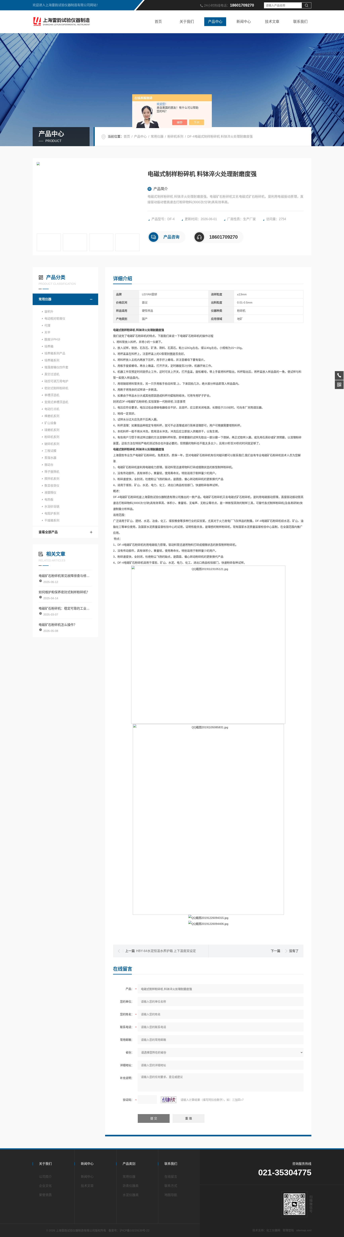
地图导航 (170, 1195)
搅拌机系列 (51, 478)
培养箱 (48, 346)
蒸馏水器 (50, 457)
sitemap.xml (303, 1230)
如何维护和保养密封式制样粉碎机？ (64, 592)
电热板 (48, 499)
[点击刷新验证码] (169, 1099)
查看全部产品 (48, 532)
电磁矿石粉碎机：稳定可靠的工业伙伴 (65, 608)
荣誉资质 (45, 1195)
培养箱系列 (51, 360)
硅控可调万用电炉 (56, 381)
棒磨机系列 (51, 416)
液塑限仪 (50, 492)
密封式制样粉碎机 (56, 388)
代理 (47, 325)
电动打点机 (51, 409)
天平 (47, 332)
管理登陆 (288, 1230)
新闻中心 (243, 22)
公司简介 (45, 1176)
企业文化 (45, 1185)
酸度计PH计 (52, 339)
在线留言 (170, 1176)
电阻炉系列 (51, 513)
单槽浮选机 (51, 395)
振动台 (48, 464)
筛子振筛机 (51, 471)
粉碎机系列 (175, 136)
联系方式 (170, 1185)
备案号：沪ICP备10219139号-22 (129, 1230)
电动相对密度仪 (54, 318)
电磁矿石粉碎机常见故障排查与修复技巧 (65, 576)
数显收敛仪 (51, 485)
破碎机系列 (51, 443)
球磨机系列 (51, 430)
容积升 (48, 311)
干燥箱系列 (51, 520)
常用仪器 (157, 136)
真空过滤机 (51, 374)
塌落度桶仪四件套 (56, 367)
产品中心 (215, 22)
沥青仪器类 (131, 1185)
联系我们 (300, 22)
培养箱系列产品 (54, 353)
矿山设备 (50, 423)
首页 (158, 22)
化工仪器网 (273, 1230)
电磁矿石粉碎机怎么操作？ (58, 624)
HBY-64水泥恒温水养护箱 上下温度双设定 (166, 951)
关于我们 (187, 22)
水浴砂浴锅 (51, 506)
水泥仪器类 (131, 1195)
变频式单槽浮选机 (56, 402)
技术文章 (272, 22)
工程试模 (50, 450)
